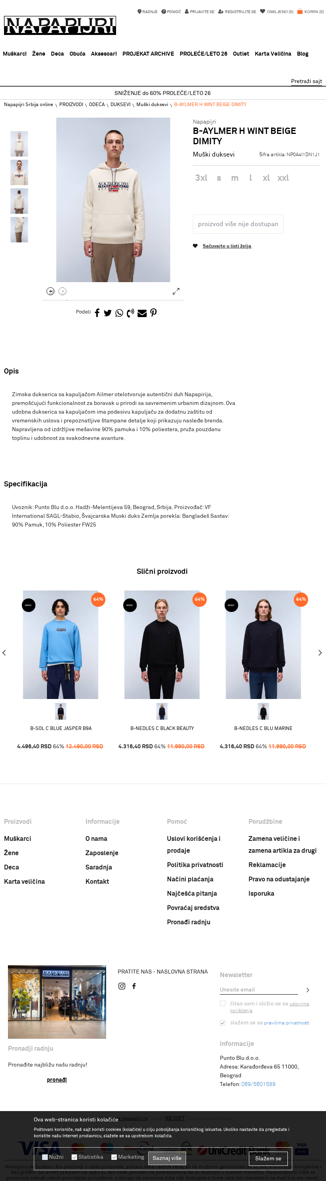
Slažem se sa (269, 1023)
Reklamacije (267, 865)
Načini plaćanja (190, 879)
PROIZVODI (71, 105)
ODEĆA (97, 105)
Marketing (131, 1157)
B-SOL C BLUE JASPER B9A (60, 728)
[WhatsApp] (119, 313)
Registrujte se (240, 12)
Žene (11, 853)
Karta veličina (24, 882)
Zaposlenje (101, 853)
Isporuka (261, 894)
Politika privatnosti (195, 865)
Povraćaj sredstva (193, 908)
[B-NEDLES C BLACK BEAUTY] (162, 644)
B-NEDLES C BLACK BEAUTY (162, 728)
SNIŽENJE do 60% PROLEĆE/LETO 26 (162, 93)
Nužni (56, 1157)
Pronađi (57, 1080)
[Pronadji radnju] (57, 1002)
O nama (96, 839)
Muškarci (17, 839)
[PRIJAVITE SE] (308, 990)
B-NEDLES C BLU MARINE (263, 728)
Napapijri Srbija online (28, 105)
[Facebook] (97, 313)
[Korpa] (310, 16)
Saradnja (98, 867)
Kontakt (97, 882)
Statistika (90, 1157)
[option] (163, 94)
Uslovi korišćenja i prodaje (194, 845)
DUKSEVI (120, 105)
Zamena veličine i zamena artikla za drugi (282, 845)
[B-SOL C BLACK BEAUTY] (61, 711)
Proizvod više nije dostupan (238, 224)
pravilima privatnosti (286, 1023)
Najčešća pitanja (192, 894)
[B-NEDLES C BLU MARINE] (162, 711)
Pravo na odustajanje (279, 879)
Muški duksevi (152, 105)
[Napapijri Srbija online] (60, 25)
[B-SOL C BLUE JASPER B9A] (60, 644)
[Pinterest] (153, 313)
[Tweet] (107, 313)
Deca (11, 867)
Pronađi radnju (188, 922)
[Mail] (142, 313)
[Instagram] (122, 986)
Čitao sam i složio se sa (269, 1007)
